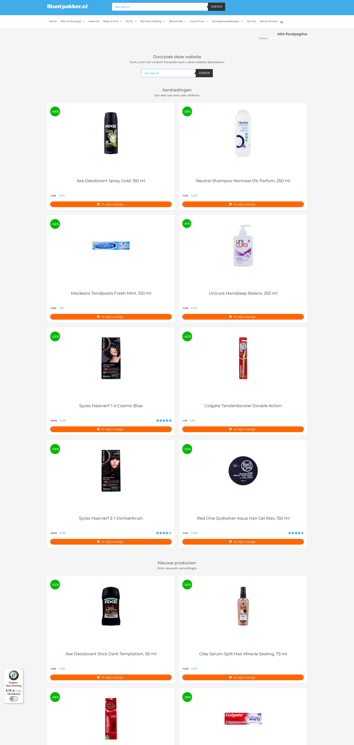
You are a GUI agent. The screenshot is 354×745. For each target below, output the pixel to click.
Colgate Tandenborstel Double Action (243, 405)
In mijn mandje (112, 204)
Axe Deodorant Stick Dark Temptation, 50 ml (111, 653)
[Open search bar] (282, 21)
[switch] (14, 698)
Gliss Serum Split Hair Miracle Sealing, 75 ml (243, 653)
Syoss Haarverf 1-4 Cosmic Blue (111, 405)
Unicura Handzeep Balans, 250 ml (243, 293)
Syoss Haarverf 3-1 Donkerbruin (111, 518)
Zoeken (216, 6)
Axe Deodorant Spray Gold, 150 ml (111, 180)
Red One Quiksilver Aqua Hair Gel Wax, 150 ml (243, 518)
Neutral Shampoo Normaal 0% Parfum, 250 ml (243, 180)
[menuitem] (53, 21)
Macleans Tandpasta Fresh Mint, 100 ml (111, 293)
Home (262, 38)
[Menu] (20, 670)
